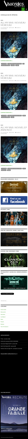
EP (23, 63)
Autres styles (3, 309)
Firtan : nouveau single (5, 338)
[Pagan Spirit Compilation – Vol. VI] (14, 186)
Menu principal (26, 9)
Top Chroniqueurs (4, 326)
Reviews (2, 324)
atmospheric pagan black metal (14, 63)
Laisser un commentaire (21, 80)
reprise (12, 65)
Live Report (3, 316)
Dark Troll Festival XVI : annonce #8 (8, 346)
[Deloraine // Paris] (14, 218)
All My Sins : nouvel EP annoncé (14, 128)
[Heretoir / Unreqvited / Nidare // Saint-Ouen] (14, 239)
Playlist (2, 321)
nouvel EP (4, 170)
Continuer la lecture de (7, 60)
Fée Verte (12, 27)
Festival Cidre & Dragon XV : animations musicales (11, 348)
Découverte (3, 312)
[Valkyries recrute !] (14, 413)
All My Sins (4, 63)
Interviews (3, 314)
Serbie (17, 65)
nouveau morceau (5, 65)
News (2, 20)
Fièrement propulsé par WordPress (7, 437)
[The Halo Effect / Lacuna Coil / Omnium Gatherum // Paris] (14, 282)
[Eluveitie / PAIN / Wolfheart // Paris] (14, 260)
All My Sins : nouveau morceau (13, 23)
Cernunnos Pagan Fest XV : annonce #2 (9, 343)
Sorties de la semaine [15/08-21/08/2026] (9, 341)
